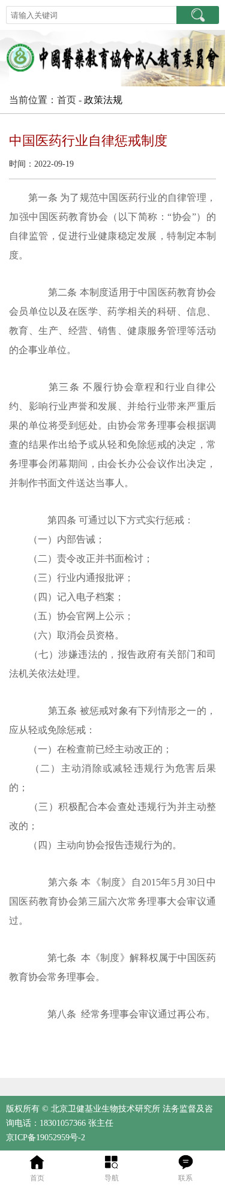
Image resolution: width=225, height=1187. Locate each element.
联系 (185, 1178)
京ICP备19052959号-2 (45, 1137)
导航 (111, 1178)
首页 (37, 1178)
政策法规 (103, 100)
